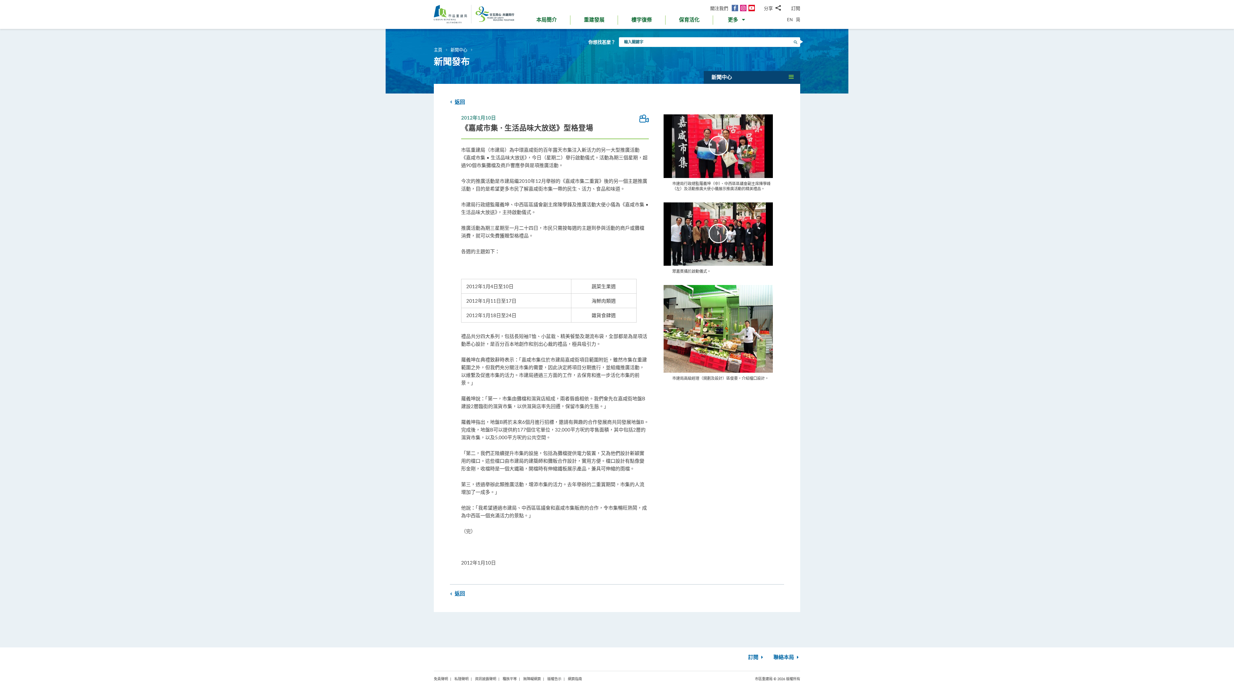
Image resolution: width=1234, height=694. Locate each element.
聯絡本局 (784, 657)
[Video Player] (718, 146)
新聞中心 (459, 50)
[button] (737, 21)
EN (790, 19)
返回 (459, 102)
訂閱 (795, 8)
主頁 (438, 50)
